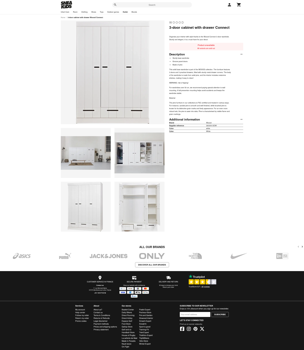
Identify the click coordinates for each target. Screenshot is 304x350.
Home (63, 17)
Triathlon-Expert (146, 335)
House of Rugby (128, 335)
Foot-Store (126, 323)
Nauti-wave (126, 343)
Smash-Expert (145, 321)
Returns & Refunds (102, 318)
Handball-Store (128, 332)
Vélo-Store (143, 341)
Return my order (82, 318)
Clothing (84, 12)
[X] (202, 329)
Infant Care (65, 12)
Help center (80, 312)
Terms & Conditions (102, 315)
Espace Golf (127, 321)
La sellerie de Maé (129, 338)
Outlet (125, 12)
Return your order (168, 287)
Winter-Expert (145, 343)
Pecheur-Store (145, 312)
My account (80, 309)
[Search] (115, 4)
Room (75, 12)
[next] (302, 247)
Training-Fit (144, 329)
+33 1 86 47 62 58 (100, 293)
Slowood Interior (146, 318)
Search (152, 4)
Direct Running (128, 315)
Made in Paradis (128, 341)
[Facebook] (182, 329)
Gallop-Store (127, 326)
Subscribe (220, 314)
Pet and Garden (145, 315)
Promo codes (80, 321)
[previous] (298, 247)
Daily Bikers (127, 312)
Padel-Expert (144, 309)
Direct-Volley (127, 318)
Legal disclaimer (100, 321)
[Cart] (239, 4)
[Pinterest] (195, 329)
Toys (101, 12)
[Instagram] (188, 329)
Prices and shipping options (105, 326)
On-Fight (125, 346)
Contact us (100, 285)
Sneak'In (143, 323)
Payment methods (101, 323)
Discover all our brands (152, 264)
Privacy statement (101, 329)
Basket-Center (128, 309)
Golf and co (126, 329)
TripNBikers (144, 338)
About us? (98, 309)
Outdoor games (113, 12)
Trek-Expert (144, 332)
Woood (176, 22)
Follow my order (82, 315)
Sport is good (144, 326)
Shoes (93, 12)
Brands (134, 12)
